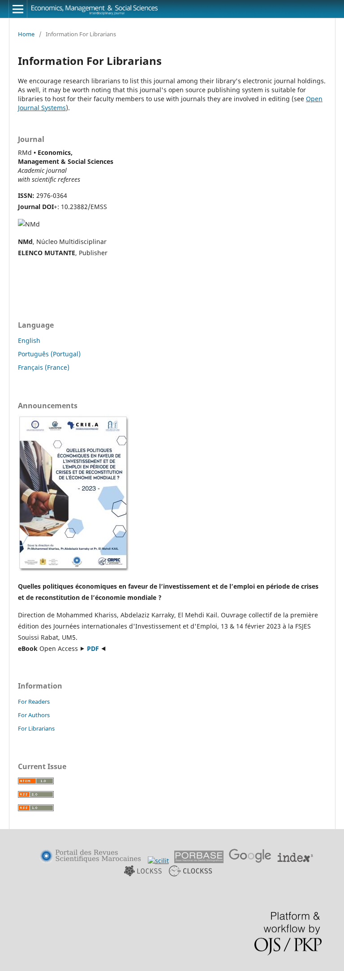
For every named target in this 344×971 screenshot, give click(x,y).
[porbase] (199, 860)
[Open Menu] (18, 9)
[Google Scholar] (250, 860)
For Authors (34, 715)
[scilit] (158, 860)
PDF (93, 648)
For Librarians (36, 728)
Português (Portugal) (49, 354)
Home (26, 34)
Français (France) (43, 367)
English (29, 340)
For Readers (34, 701)
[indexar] (295, 860)
